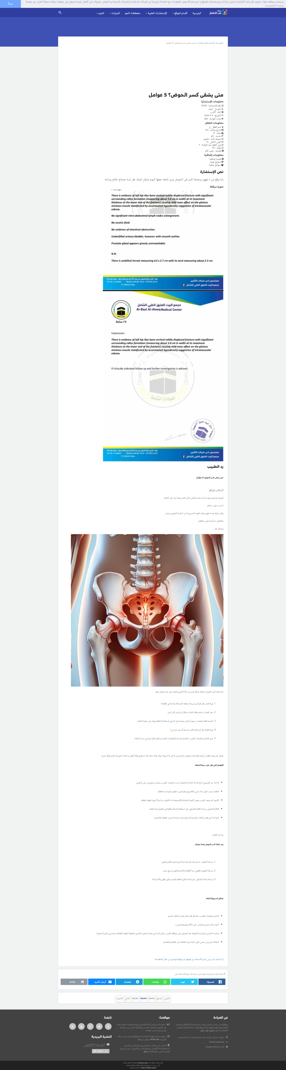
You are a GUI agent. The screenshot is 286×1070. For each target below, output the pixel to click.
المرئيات (116, 13)
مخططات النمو (132, 13)
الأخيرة (119, 999)
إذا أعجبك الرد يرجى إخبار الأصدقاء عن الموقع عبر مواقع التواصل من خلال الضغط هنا (189, 959)
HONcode (154, 1039)
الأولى (167, 999)
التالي (127, 999)
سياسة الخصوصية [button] (274, 6)
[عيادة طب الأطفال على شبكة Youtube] (81, 1026)
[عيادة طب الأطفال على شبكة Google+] (90, 1026)
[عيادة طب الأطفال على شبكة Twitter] (99, 1026)
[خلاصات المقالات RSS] (72, 1026)
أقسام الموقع (180, 13)
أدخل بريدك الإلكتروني (95, 1044)
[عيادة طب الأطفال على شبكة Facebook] (108, 1026)
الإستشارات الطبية (157, 13)
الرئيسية (196, 13)
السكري (172, 721)
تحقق (146, 1051)
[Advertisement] (139, 68)
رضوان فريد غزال (207, 1030)
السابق (159, 999)
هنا (139, 1039)
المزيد (101, 13)
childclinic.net (142, 1063)
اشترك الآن (98, 1051)
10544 (143, 999)
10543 (151, 999)
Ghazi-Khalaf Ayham (148, 1068)
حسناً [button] (10, 4)
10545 (135, 999)
